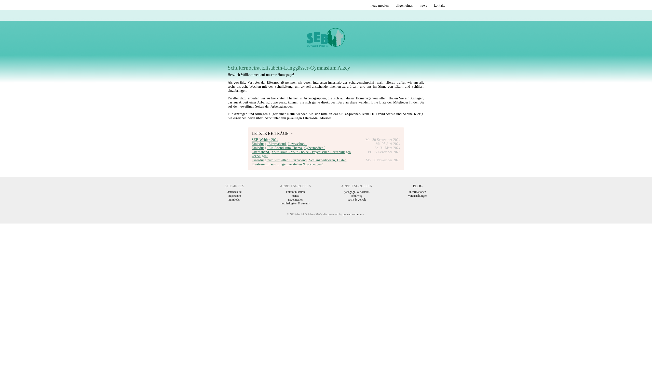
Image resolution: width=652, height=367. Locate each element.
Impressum (234, 196)
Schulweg (356, 196)
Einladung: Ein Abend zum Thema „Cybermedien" (288, 148)
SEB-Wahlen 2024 (265, 140)
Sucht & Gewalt (357, 199)
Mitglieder (234, 199)
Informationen (417, 192)
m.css (360, 214)
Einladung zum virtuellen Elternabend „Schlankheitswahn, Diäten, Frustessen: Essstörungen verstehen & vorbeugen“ (299, 162)
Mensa (295, 196)
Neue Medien (380, 5)
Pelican (347, 214)
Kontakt (439, 5)
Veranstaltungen (417, 196)
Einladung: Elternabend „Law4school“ (279, 144)
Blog (418, 186)
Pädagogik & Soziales (357, 192)
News (423, 5)
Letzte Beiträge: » (272, 133)
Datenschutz (234, 192)
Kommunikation (295, 192)
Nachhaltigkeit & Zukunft (295, 203)
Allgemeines (404, 5)
